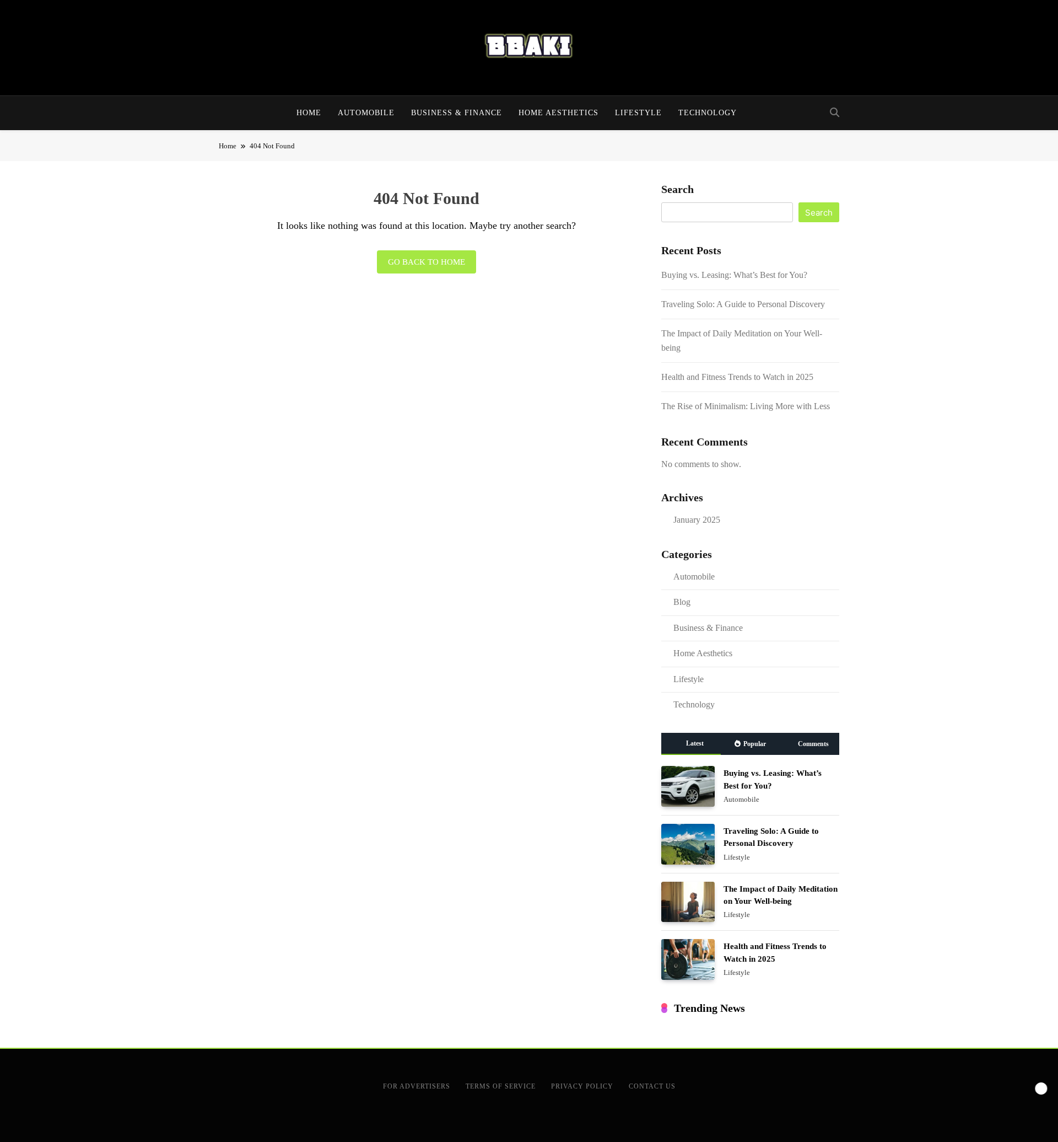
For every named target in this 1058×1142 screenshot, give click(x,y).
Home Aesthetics (558, 113)
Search (677, 189)
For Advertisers (416, 1086)
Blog (681, 602)
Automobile (366, 113)
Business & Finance (456, 113)
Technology (707, 113)
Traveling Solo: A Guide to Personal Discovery (743, 304)
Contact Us (652, 1086)
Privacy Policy (582, 1086)
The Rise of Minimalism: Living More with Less (745, 406)
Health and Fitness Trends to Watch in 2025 (737, 377)
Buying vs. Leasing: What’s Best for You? (734, 275)
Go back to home (426, 262)
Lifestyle (638, 113)
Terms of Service (501, 1086)
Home (308, 113)
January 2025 (696, 519)
